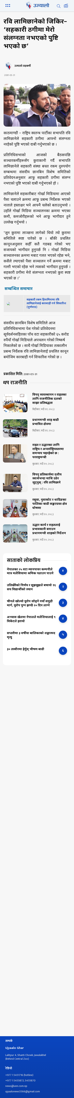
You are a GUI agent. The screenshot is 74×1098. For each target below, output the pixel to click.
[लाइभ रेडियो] (66, 6)
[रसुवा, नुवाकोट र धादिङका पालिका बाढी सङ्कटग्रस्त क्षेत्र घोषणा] (15, 508)
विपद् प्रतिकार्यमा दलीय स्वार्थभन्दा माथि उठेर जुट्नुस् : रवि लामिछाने (47, 479)
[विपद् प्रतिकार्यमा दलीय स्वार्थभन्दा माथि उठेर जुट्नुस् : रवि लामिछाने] (15, 483)
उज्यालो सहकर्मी (22, 66)
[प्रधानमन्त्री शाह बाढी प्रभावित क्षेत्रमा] (15, 428)
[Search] (58, 6)
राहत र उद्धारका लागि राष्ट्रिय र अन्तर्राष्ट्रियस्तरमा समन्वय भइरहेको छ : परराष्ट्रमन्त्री (48, 451)
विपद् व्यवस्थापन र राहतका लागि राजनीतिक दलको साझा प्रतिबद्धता (49, 399)
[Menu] (8, 5)
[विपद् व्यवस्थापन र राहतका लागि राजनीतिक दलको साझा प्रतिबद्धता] (15, 403)
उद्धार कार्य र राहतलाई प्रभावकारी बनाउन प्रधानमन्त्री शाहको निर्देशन (49, 529)
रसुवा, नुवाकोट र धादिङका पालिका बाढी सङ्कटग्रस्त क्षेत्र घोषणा (49, 504)
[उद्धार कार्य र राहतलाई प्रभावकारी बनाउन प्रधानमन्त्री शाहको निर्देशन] (15, 533)
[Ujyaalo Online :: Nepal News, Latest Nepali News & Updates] (37, 5)
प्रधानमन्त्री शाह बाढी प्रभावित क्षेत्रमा (45, 422)
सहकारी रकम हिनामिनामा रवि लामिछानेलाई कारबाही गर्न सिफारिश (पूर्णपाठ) (46, 303)
